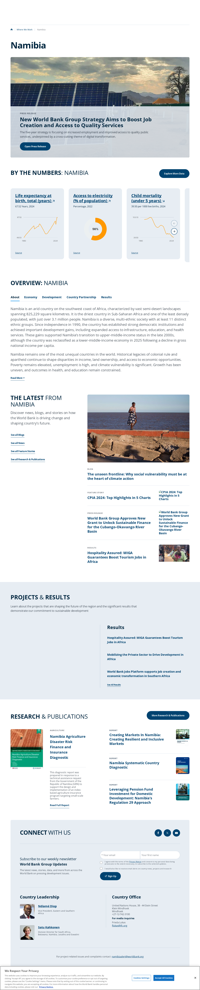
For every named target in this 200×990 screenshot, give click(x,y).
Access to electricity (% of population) (93, 198)
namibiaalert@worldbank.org (128, 956)
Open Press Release (35, 146)
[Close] (195, 978)
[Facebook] (158, 833)
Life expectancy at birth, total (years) (33, 198)
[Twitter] (167, 833)
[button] (174, 231)
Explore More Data (174, 173)
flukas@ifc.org (119, 925)
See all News (17, 443)
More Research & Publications (168, 715)
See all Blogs (17, 434)
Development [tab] (52, 297)
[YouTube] (176, 833)
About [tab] (15, 297)
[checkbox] (101, 868)
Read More (16, 378)
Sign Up (112, 876)
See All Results (114, 684)
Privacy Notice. (46, 987)
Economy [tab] (30, 297)
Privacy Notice (135, 861)
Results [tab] (106, 297)
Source (18, 252)
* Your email (108, 855)
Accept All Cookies (164, 977)
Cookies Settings (141, 977)
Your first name (150, 855)
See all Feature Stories (23, 451)
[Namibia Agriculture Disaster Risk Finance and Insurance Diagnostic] (27, 749)
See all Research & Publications (28, 459)
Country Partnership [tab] (81, 297)
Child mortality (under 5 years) (146, 198)
